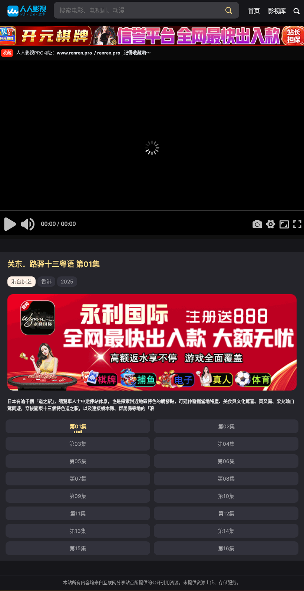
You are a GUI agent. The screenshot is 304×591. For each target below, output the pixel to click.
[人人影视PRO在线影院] (26, 11)
